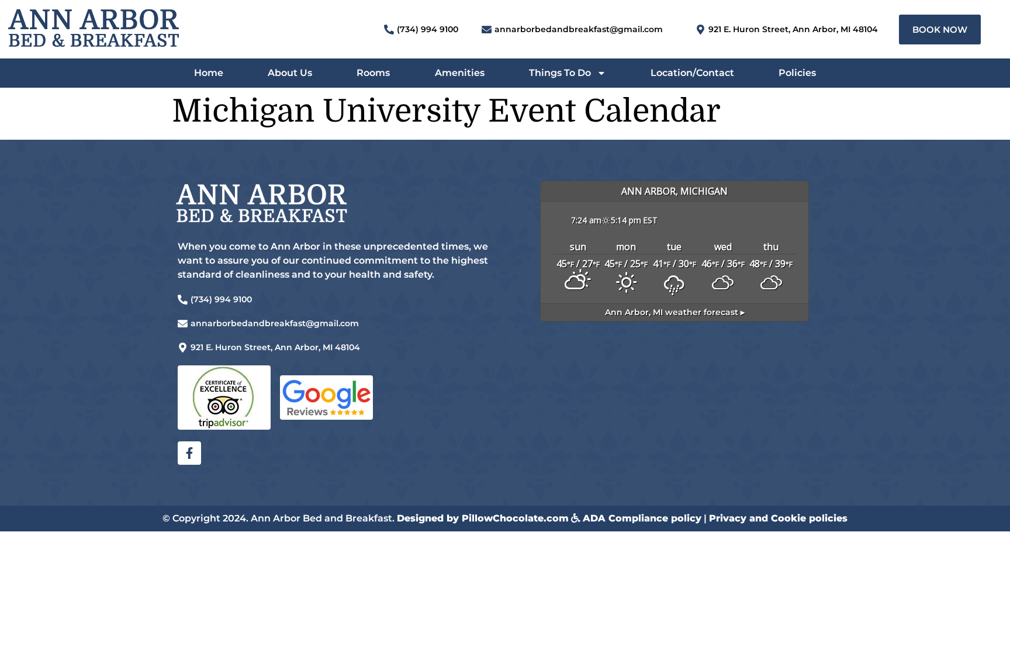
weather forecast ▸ (675, 312)
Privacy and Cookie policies (778, 518)
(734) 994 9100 (427, 29)
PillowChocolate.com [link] (515, 518)
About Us (290, 72)
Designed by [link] (429, 518)
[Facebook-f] (189, 453)
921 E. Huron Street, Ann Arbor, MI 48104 (793, 29)
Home (208, 72)
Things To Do (560, 72)
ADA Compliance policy (642, 518)
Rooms (373, 72)
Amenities (460, 72)
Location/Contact (692, 72)
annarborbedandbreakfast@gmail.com (578, 29)
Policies (797, 72)
